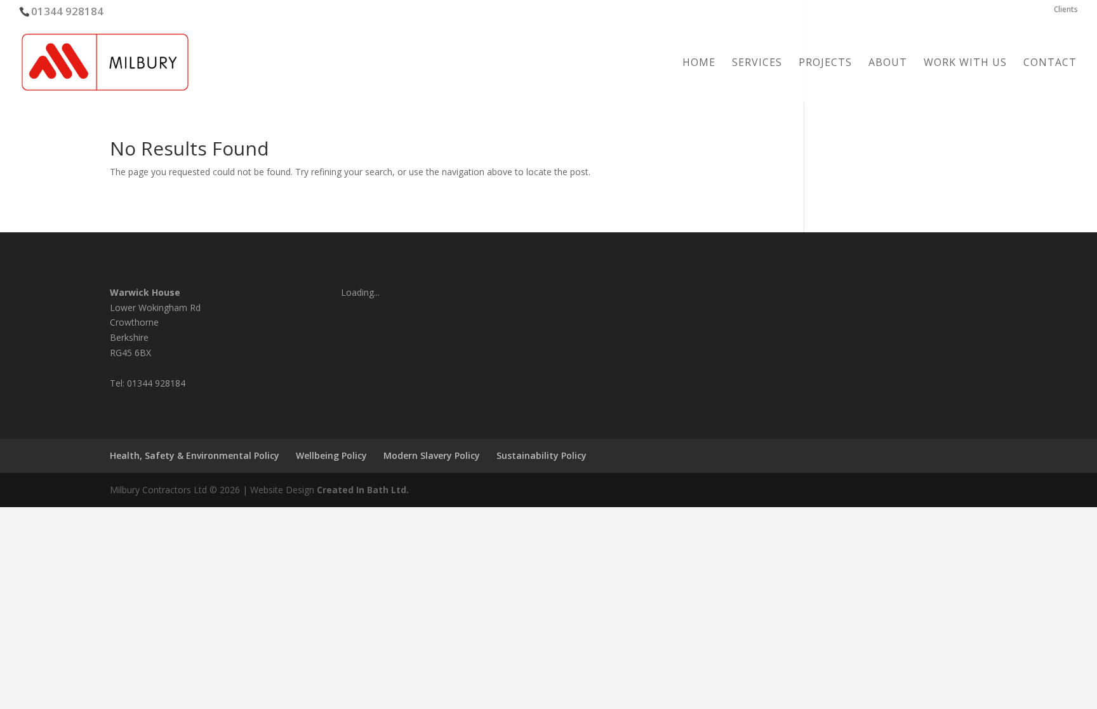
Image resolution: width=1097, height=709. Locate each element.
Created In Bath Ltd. (363, 490)
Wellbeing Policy (331, 455)
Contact (1050, 63)
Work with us (965, 63)
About (887, 63)
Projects (825, 63)
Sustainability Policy (541, 455)
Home (698, 63)
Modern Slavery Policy (431, 455)
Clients (1066, 10)
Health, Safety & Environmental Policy (194, 455)
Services (757, 63)
